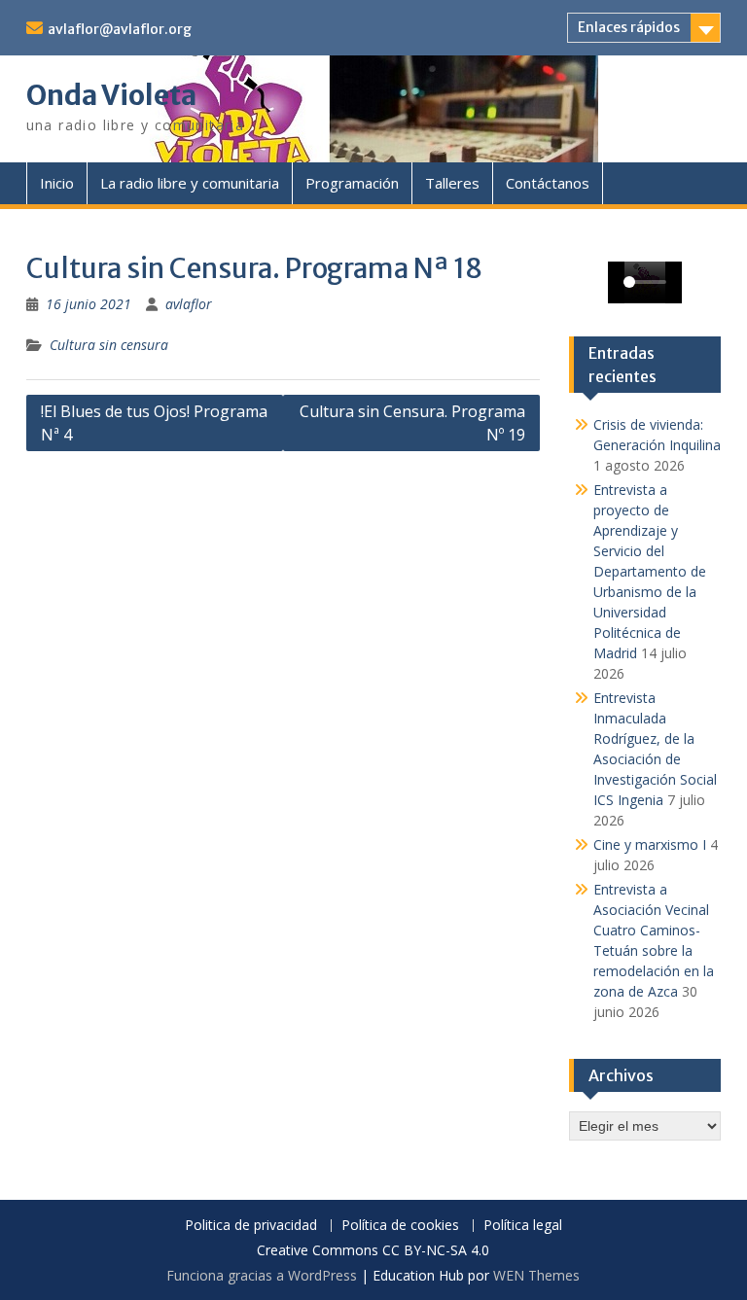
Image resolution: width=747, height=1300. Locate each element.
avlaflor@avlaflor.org (120, 29)
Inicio (57, 183)
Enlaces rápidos (629, 27)
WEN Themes (536, 1275)
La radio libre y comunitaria (189, 183)
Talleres (452, 183)
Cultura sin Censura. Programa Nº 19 (412, 423)
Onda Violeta (111, 95)
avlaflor (188, 304)
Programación (352, 183)
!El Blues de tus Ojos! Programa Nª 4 (154, 423)
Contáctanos (547, 183)
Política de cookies (400, 1225)
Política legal (522, 1225)
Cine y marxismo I (649, 844)
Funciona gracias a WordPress (261, 1275)
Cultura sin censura (109, 344)
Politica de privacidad (251, 1225)
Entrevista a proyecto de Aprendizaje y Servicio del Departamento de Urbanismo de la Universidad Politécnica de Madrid (649, 571)
